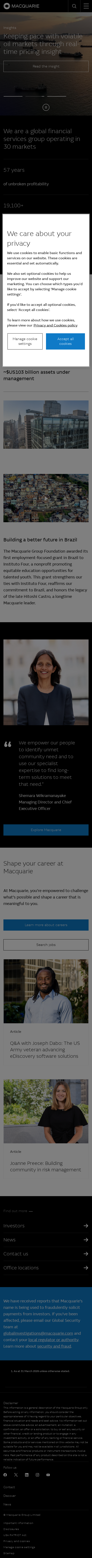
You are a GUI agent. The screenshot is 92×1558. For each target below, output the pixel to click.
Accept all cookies (65, 341)
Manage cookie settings (25, 341)
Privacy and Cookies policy (55, 325)
